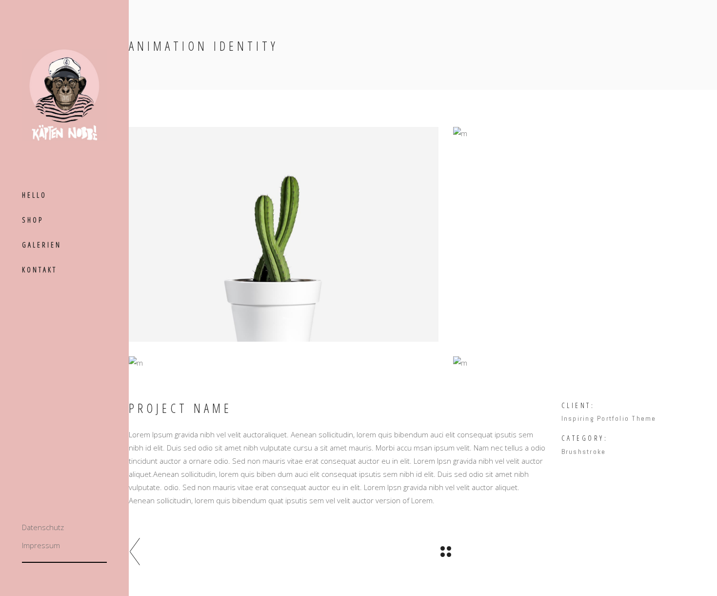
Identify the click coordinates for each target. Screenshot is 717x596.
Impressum (41, 545)
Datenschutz (43, 527)
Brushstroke (583, 451)
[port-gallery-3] (283, 363)
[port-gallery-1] (283, 234)
